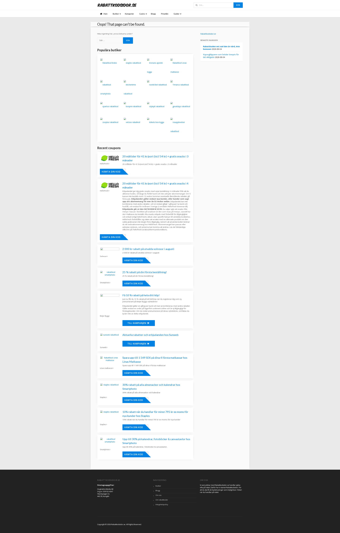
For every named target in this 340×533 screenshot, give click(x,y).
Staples (103, 397)
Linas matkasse (106, 368)
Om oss (158, 495)
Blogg (158, 490)
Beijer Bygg (104, 316)
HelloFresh (104, 164)
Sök (238, 5)
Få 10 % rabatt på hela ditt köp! (141, 295)
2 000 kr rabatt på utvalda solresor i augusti (148, 248)
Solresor (103, 256)
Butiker (158, 486)
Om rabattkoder (162, 500)
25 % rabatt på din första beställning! (144, 272)
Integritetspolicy (162, 504)
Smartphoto (104, 283)
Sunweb (103, 347)
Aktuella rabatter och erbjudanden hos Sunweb (150, 334)
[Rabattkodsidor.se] (117, 5)
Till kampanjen (137, 323)
